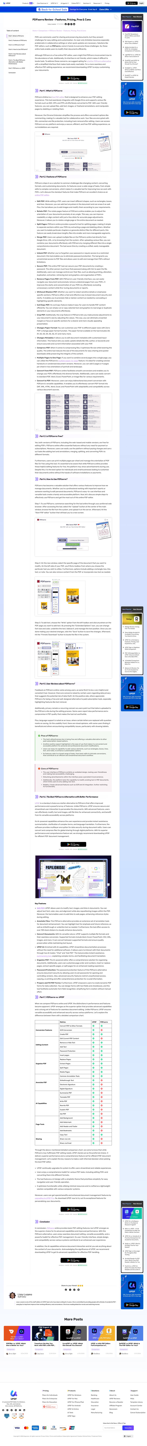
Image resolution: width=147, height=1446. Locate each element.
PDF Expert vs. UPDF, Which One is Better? (131, 42)
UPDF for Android (74, 1406)
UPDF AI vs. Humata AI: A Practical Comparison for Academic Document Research (133, 1238)
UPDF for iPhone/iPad (76, 1402)
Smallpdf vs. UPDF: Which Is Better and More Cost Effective (133, 69)
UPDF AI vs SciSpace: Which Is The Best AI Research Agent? (132, 1223)
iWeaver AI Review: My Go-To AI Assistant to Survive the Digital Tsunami (132, 670)
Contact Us (134, 1409)
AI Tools (70, 1413)
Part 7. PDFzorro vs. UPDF (17, 68)
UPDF (8, 3)
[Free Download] (132, 3)
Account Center (136, 1406)
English (129, 1436)
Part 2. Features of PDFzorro (18, 40)
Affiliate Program (115, 1406)
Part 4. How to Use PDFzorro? (18, 49)
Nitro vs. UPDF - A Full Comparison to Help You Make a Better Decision (132, 1230)
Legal (93, 1409)
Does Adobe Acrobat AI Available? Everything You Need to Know (132, 634)
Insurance (94, 1406)
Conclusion (12, 73)
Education (95, 1402)
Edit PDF (40, 908)
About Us (112, 1395)
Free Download (132, 3)
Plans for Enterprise (49, 1399)
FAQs (132, 1399)
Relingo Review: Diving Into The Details (132, 627)
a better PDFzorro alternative (99, 61)
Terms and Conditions (56, 1436)
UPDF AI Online (73, 1409)
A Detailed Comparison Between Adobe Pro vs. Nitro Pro (132, 662)
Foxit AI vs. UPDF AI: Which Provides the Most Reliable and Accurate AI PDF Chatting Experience (133, 1268)
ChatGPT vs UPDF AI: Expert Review (131, 76)
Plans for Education (49, 1402)
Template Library (136, 1402)
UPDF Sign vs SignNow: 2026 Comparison (132, 648)
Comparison (43, 31)
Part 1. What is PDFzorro (16, 36)
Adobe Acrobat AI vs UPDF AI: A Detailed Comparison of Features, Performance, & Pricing (132, 49)
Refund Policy (87, 1436)
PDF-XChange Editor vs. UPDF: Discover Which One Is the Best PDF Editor (132, 655)
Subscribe (128, 1428)
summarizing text (44, 956)
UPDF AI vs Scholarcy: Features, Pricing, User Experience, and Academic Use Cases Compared (132, 642)
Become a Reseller (116, 1402)
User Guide (134, 1395)
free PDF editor (58, 97)
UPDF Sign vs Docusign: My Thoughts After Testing (132, 1253)
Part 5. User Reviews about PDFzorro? (17, 55)
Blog (111, 1413)
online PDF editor (42, 195)
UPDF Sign (71, 1416)
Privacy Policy (45, 1436)
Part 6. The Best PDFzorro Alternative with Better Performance (17, 62)
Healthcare (95, 1399)
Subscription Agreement (70, 1436)
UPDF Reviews (114, 1399)
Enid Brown (97, 1354)
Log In (141, 3)
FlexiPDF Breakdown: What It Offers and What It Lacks (132, 36)
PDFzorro (50, 1228)
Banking (94, 1395)
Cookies (80, 1436)
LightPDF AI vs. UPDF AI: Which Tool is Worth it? (133, 55)
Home (34, 31)
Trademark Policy (97, 1436)
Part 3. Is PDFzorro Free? (16, 45)
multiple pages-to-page (68, 361)
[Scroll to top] (142, 1441)
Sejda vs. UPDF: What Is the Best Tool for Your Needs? (132, 1245)
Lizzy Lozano (52, 24)
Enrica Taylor (12, 1354)
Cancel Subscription (138, 1413)
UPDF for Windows (74, 1395)
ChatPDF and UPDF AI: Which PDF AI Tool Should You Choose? (132, 62)
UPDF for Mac (73, 1399)
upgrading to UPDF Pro (44, 1198)
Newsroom (113, 1409)
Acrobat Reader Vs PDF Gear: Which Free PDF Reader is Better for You (132, 1260)
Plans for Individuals (50, 1395)
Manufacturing (96, 1413)
